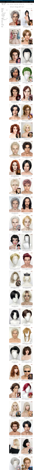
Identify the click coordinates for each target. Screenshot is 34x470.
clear (7, 18)
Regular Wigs (3, 13)
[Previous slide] (10, 17)
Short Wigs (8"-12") (4, 19)
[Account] (28, 4)
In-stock (3, 16)
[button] (29, 8)
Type (2, 11)
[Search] (27, 4)
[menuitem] (23, 4)
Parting (2, 24)
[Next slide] (20, 17)
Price (2, 26)
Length (2, 18)
